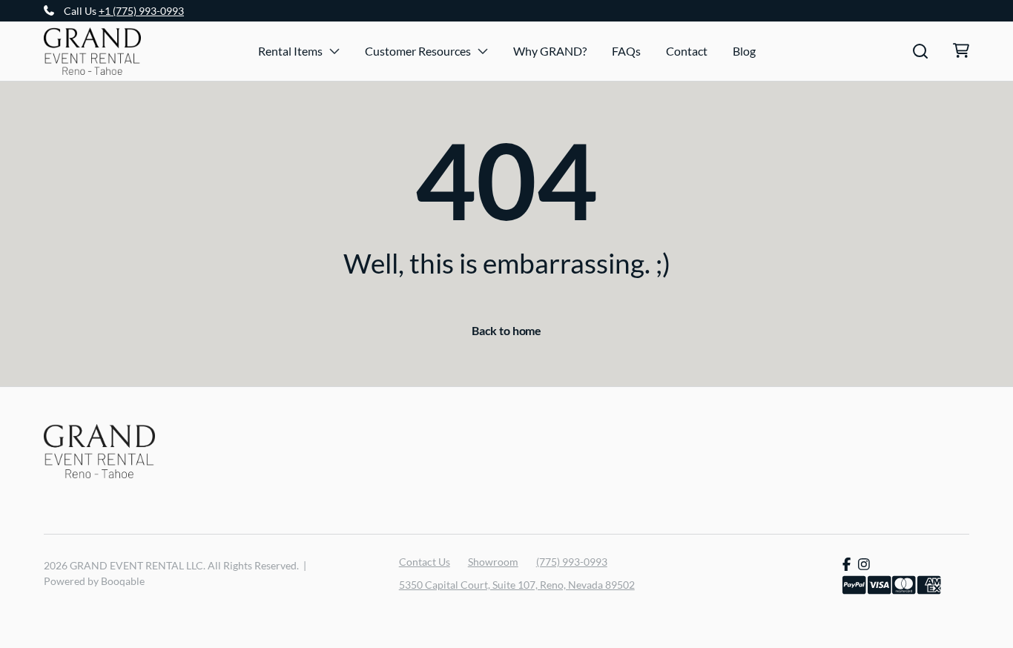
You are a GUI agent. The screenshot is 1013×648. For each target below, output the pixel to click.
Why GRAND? (550, 51)
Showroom (493, 561)
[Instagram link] (864, 565)
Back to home (506, 330)
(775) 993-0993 (571, 561)
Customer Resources (418, 51)
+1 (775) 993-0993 (141, 10)
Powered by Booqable (94, 581)
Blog (744, 51)
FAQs (626, 51)
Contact (686, 51)
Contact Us (424, 561)
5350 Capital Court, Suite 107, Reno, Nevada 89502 (517, 584)
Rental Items (290, 51)
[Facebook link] (846, 565)
